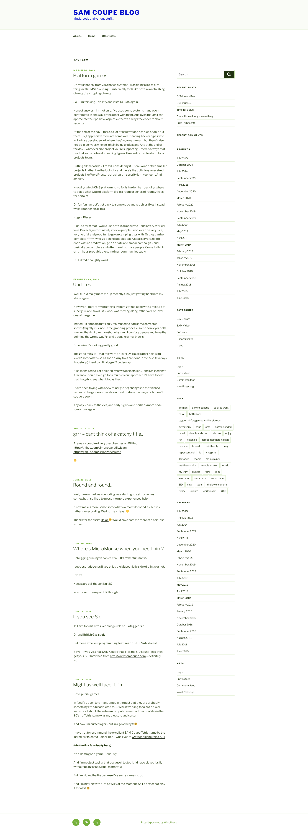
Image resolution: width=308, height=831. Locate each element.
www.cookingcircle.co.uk (148, 737)
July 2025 (182, 158)
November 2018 (186, 264)
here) (107, 745)
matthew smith (187, 465)
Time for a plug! (185, 109)
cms (207, 426)
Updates (82, 284)
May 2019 (182, 231)
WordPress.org (185, 386)
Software (182, 332)
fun (180, 439)
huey (225, 446)
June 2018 (183, 297)
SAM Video (183, 325)
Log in (180, 366)
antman (183, 407)
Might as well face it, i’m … (100, 684)
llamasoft (184, 458)
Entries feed (183, 373)
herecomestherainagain (215, 439)
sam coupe (217, 478)
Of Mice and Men (186, 96)
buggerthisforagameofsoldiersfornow (200, 420)
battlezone (195, 414)
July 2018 (182, 291)
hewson (183, 446)
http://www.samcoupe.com (128, 656)
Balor (105, 520)
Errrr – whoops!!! (186, 122)
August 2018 (184, 284)
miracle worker (209, 465)
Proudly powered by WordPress (159, 822)
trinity (182, 490)
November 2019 (186, 211)
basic (182, 414)
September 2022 (186, 178)
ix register (211, 452)
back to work (221, 407)
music (225, 465)
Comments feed (186, 379)
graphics (192, 439)
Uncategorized (185, 338)
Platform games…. (92, 75)
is (200, 452)
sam (217, 471)
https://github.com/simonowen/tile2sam (100, 447)
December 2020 (186, 191)
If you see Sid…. (89, 616)
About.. (77, 35)
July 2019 (182, 224)
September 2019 (186, 217)
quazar (196, 471)
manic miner (213, 458)
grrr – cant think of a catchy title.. (108, 434)
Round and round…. (93, 485)
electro (217, 433)
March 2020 (184, 197)
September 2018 (186, 277)
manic (197, 458)
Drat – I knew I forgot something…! (196, 116)
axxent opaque (200, 407)
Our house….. (184, 102)
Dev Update (183, 318)
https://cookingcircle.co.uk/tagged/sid (119, 626)
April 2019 (182, 237)
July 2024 (182, 171)
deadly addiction (198, 433)
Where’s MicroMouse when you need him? (118, 548)
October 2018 (185, 271)
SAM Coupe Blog (106, 12)
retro (207, 471)
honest (196, 446)
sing (189, 484)
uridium (194, 490)
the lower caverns (217, 484)
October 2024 (185, 164)
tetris (199, 484)
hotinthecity (211, 446)
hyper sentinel (186, 452)
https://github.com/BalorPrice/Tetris (97, 452)
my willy (183, 471)
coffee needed (223, 426)
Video (180, 345)
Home (91, 35)
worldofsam (209, 490)
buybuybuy (185, 426)
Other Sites (108, 35)
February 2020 (185, 204)
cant (198, 426)
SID (181, 484)
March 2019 (184, 244)
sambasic (184, 478)
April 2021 (182, 184)
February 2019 (185, 251)
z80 (223, 490)
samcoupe (200, 478)
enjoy (228, 433)
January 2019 (184, 257)
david (182, 433)
